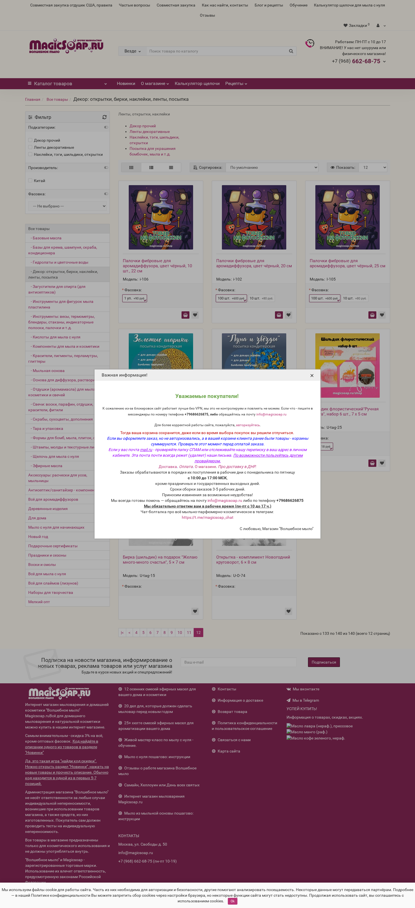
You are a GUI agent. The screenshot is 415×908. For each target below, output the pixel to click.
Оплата (186, 466)
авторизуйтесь (248, 425)
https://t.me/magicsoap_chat (207, 517)
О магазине (205, 466)
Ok (233, 901)
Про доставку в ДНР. (237, 466)
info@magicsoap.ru (271, 414)
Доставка (168, 466)
